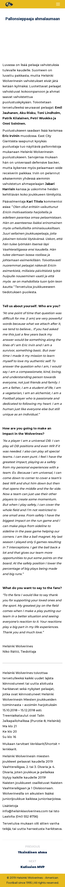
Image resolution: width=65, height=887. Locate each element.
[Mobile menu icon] (58, 4)
